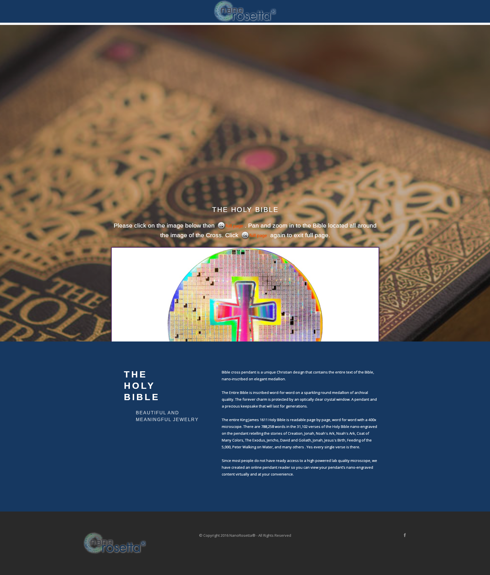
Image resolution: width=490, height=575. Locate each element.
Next (482, 183)
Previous (8, 183)
